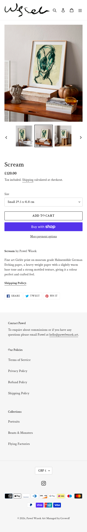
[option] (24, 136)
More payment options (43, 236)
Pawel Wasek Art (36, 518)
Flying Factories (19, 444)
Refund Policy (17, 382)
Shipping (27, 180)
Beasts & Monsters (20, 433)
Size (6, 194)
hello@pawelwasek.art (63, 335)
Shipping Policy (15, 283)
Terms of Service (19, 360)
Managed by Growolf (58, 518)
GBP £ (42, 471)
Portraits (14, 421)
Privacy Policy (17, 371)
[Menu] (80, 10)
